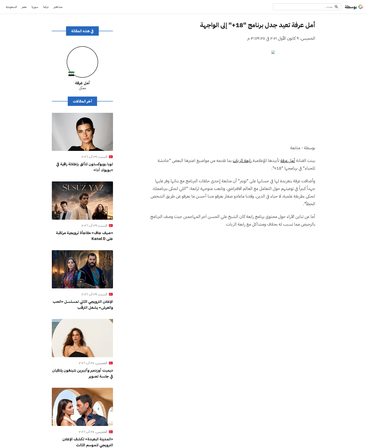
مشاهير (58, 7)
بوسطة (351, 7)
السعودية (11, 7)
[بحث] (336, 7)
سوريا (35, 7)
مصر (24, 7)
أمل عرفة (287, 160)
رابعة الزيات (242, 160)
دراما (46, 7)
